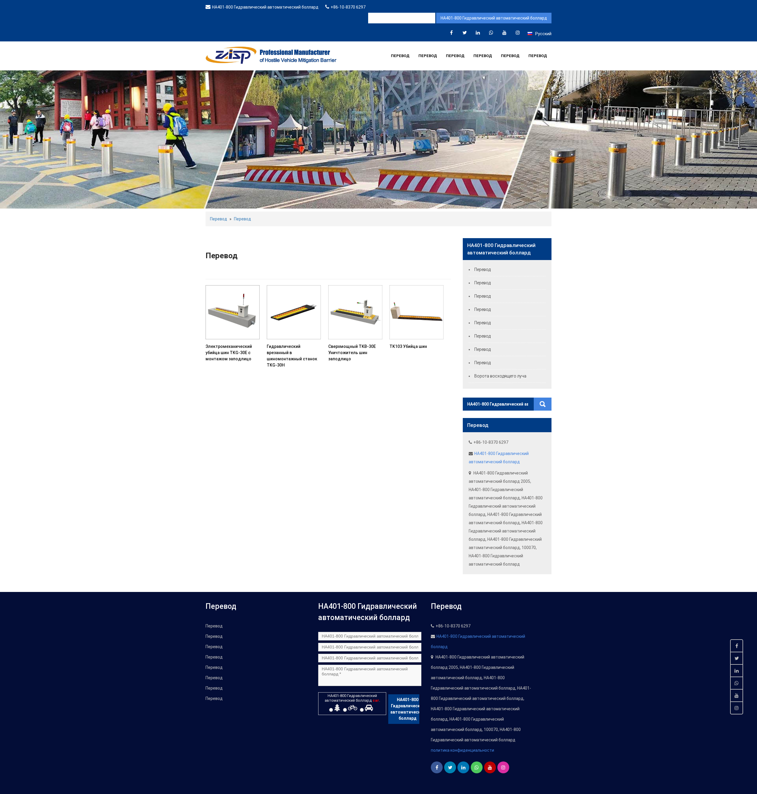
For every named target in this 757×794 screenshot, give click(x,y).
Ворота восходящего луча (500, 376)
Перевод (400, 56)
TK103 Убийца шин (408, 346)
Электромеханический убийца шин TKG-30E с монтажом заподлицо (229, 352)
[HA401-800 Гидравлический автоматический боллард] (451, 32)
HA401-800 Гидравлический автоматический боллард (265, 7)
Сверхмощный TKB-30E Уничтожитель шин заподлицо (352, 352)
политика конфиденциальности (462, 750)
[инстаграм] (518, 32)
